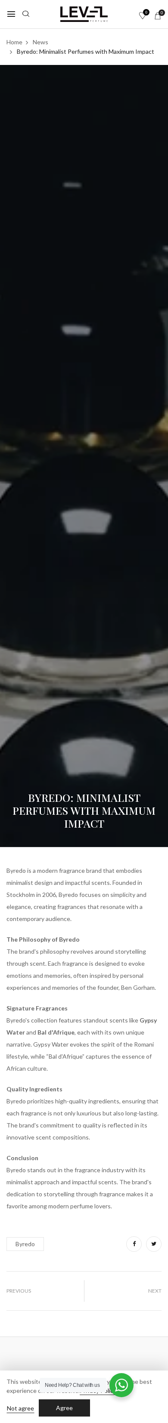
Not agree (20, 1408)
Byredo (25, 1243)
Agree (64, 1407)
